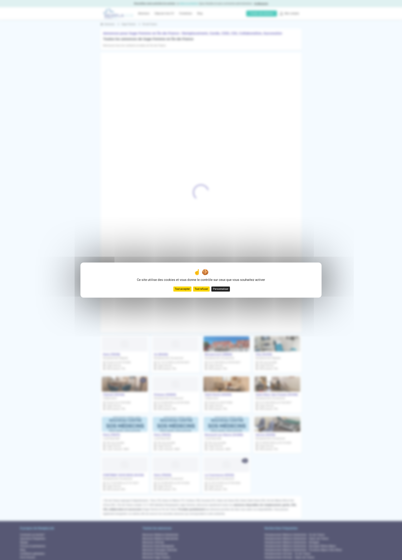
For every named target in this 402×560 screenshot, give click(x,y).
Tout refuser (201, 288)
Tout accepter (182, 288)
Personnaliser (220, 288)
